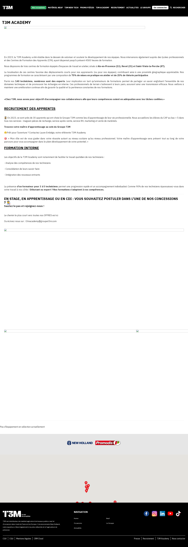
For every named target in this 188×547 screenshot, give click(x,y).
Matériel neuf (55, 8)
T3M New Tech (71, 8)
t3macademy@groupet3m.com (41, 221)
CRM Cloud (38, 538)
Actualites (132, 8)
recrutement (118, 8)
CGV (5, 538)
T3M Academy (102, 8)
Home (76, 518)
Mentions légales (23, 538)
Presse (137, 538)
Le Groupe (145, 8)
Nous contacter (178, 538)
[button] (86, 491)
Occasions (78, 523)
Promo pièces (87, 8)
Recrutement (148, 538)
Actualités (77, 528)
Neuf (108, 518)
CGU (11, 538)
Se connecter (160, 7)
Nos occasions (38, 7)
